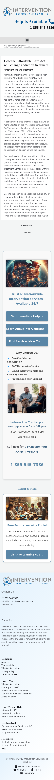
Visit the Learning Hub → (27, 554)
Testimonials (7, 665)
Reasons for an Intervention (14, 745)
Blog (3, 748)
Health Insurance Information (15, 742)
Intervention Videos (10, 713)
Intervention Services (14, 209)
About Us (5, 662)
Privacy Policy (7, 671)
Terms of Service (9, 674)
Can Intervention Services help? (16, 726)
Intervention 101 (9, 710)
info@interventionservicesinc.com (17, 601)
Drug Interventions (10, 732)
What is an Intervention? (13, 716)
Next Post (27, 232)
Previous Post (27, 225)
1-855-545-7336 (42, 27)
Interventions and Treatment (19, 69)
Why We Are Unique (11, 668)
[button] (27, 40)
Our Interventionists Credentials (17, 693)
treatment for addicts (14, 197)
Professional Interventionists (15, 690)
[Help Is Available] (51, 21)
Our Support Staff (10, 687)
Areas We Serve (8, 696)
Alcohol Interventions (11, 729)
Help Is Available (30, 21)
